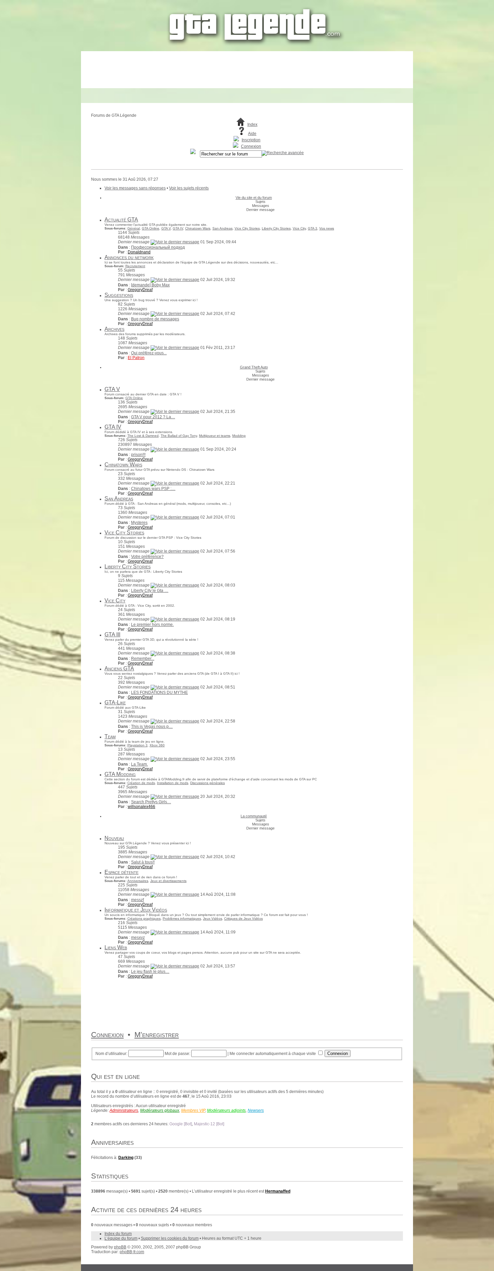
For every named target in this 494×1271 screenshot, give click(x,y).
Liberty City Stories (276, 228)
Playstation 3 (137, 745)
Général (133, 228)
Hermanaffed (277, 1191)
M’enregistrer (156, 1034)
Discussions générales (207, 783)
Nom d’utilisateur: (111, 1053)
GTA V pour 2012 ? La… (153, 417)
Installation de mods (172, 783)
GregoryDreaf (140, 289)
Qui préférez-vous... (149, 353)
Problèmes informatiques (182, 918)
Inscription (251, 140)
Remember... (142, 658)
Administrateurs (124, 1110)
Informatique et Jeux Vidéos (136, 910)
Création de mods (141, 783)
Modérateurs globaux (159, 1110)
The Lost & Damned (143, 435)
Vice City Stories (247, 228)
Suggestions (119, 295)
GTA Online (150, 228)
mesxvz (138, 937)
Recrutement (135, 266)
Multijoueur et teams (214, 435)
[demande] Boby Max (150, 285)
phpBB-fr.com (132, 1251)
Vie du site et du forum (254, 198)
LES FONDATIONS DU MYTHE (159, 692)
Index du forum (118, 1233)
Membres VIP (193, 1110)
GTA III (112, 634)
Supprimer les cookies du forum (170, 1238)
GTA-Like (115, 702)
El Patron (136, 357)
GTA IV (178, 228)
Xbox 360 (157, 745)
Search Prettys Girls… (151, 802)
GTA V (166, 228)
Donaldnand (139, 252)
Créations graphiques (144, 918)
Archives (114, 329)
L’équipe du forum (121, 1238)
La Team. (139, 764)
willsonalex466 (141, 806)
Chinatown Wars (197, 228)
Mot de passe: (177, 1053)
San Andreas (222, 228)
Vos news (326, 228)
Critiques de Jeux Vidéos (243, 918)
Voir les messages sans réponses (135, 188)
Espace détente (121, 872)
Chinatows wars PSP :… (153, 488)
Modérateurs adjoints (226, 1110)
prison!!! (138, 454)
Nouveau (114, 838)
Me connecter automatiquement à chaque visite (273, 1053)
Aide (252, 133)
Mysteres (139, 522)
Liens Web (116, 947)
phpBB (120, 1247)
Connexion (251, 146)
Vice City (299, 228)
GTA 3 (312, 228)
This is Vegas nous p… (152, 726)
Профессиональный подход (158, 247)
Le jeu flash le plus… (150, 971)
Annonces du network (129, 257)
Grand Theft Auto (254, 367)
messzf (137, 899)
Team (110, 736)
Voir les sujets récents (189, 188)
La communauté (254, 816)
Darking (125, 1157)
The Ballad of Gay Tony (179, 435)
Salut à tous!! (143, 862)
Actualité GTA (121, 219)
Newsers (256, 1110)
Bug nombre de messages (155, 319)
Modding (239, 435)
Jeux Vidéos (212, 918)
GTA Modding (120, 774)
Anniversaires (137, 881)
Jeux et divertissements (168, 881)
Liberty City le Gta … (149, 590)
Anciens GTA (119, 668)
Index (252, 124)
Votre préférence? (147, 556)
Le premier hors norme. (152, 624)
